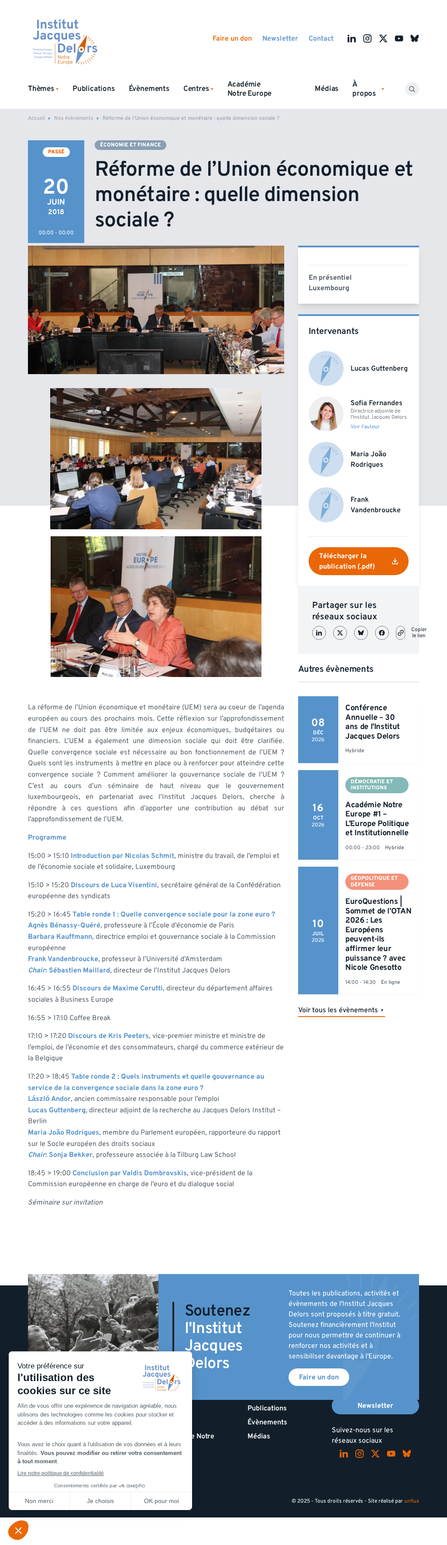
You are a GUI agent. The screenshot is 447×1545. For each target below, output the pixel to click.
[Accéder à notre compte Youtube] (399, 38)
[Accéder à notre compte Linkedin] (351, 38)
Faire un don (232, 38)
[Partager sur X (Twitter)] (340, 633)
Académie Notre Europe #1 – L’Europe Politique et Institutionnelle (377, 819)
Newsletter (280, 38)
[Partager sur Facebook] (382, 633)
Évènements (149, 88)
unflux (411, 1501)
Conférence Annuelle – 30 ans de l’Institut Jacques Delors (372, 722)
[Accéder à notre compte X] (383, 38)
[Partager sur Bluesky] (361, 633)
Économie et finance (130, 145)
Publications (93, 88)
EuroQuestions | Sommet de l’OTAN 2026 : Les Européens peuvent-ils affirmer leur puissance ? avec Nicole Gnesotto (378, 934)
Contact (321, 38)
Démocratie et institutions (372, 785)
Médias (326, 88)
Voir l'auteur (365, 427)
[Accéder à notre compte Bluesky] (414, 38)
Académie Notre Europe (249, 89)
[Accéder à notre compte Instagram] (367, 38)
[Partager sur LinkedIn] (319, 633)
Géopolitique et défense (374, 881)
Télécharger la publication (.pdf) (347, 561)
